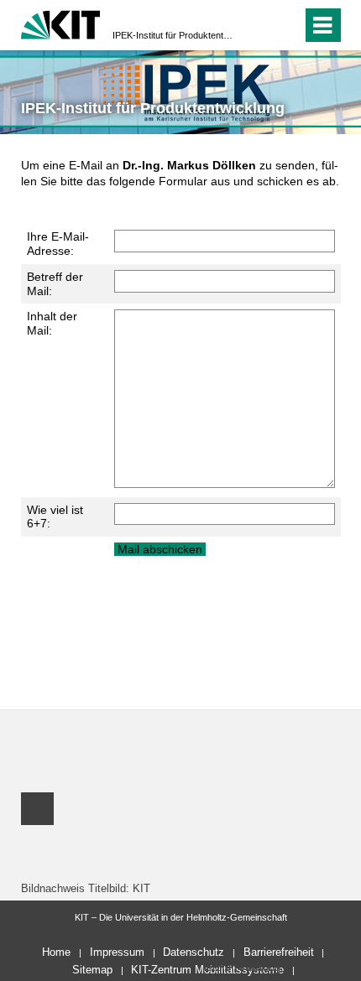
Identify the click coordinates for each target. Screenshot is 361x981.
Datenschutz (193, 952)
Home (56, 952)
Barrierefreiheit (278, 952)
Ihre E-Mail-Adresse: (58, 243)
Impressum (117, 952)
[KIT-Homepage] (61, 23)
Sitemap (92, 969)
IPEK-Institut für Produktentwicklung (175, 35)
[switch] (259, 25)
